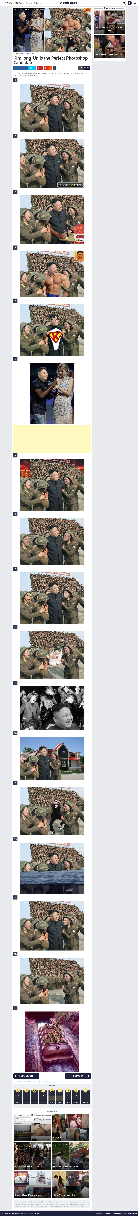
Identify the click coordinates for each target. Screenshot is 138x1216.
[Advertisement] (52, 439)
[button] (2, 3)
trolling (45, 1081)
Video (30, 3)
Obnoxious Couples (22, 1138)
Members (108, 1213)
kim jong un (19, 1081)
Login (135, 3)
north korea (28, 1081)
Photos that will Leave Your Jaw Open (29, 1166)
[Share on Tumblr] (54, 68)
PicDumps (20, 3)
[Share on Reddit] (50, 68)
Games (38, 3)
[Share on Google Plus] (46, 68)
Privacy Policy (117, 1213)
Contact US (99, 1213)
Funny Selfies (58, 1138)
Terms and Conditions (130, 1213)
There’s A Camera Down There (64, 1195)
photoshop (37, 1081)
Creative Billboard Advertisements (28, 1195)
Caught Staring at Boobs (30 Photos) (109, 54)
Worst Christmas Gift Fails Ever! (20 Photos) (109, 28)
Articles (10, 3)
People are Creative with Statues (65, 1166)
